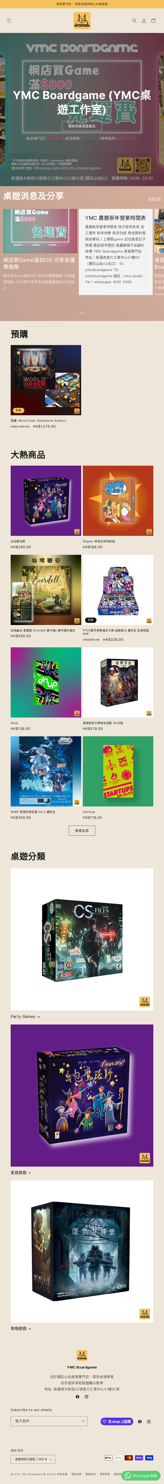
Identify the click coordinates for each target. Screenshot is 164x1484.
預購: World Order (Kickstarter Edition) (38, 420)
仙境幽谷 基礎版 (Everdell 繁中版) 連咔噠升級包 (43, 630)
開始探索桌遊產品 (82, 126)
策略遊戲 (18, 1328)
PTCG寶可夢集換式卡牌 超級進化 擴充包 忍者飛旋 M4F (116, 632)
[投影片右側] (91, 313)
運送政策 (119, 1474)
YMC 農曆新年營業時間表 (115, 218)
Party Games (23, 1016)
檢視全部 (154, 199)
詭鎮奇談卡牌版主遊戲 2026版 (103, 723)
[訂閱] (82, 1421)
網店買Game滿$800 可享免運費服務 (39, 263)
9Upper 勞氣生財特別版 (99, 541)
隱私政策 (77, 1474)
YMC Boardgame (32, 1474)
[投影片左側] (72, 313)
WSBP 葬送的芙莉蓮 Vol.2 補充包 (33, 811)
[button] (9, 20)
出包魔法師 (18, 541)
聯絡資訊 (91, 1474)
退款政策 (105, 1474)
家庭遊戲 (18, 1172)
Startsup (89, 811)
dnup (14, 723)
